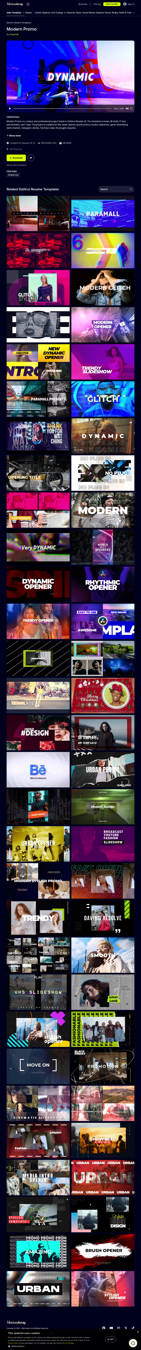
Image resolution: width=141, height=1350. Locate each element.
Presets (28, 13)
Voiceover (70, 13)
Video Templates (14, 13)
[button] (49, 1346)
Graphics (100, 13)
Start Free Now (112, 4)
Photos (108, 13)
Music (79, 13)
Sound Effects (88, 13)
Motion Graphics (42, 13)
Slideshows (13, 175)
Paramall (14, 34)
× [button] (138, 1332)
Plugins (115, 13)
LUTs (53, 13)
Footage (59, 13)
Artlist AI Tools (125, 13)
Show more (15, 135)
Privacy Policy (13, 1343)
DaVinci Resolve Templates (19, 23)
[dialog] (70, 1339)
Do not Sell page (68, 1343)
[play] (10, 108)
